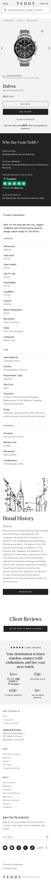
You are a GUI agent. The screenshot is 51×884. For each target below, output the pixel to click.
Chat (5, 716)
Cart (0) (44, 4)
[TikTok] (32, 847)
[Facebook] (12, 847)
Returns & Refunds (11, 793)
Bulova (20, 20)
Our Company (9, 782)
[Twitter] (25, 847)
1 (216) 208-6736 (10, 723)
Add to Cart (25, 112)
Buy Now (25, 104)
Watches (7, 757)
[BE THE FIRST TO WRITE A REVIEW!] (25, 629)
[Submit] (47, 837)
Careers (7, 803)
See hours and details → (14, 733)
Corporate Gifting (11, 768)
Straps (6, 761)
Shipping (7, 786)
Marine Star (32, 20)
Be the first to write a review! (25, 629)
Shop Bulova (25, 592)
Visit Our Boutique (11, 754)
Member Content (11, 800)
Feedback (7, 807)
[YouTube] (5, 847)
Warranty (7, 796)
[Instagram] (18, 847)
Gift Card (7, 764)
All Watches (9, 20)
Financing (7, 789)
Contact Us (8, 719)
